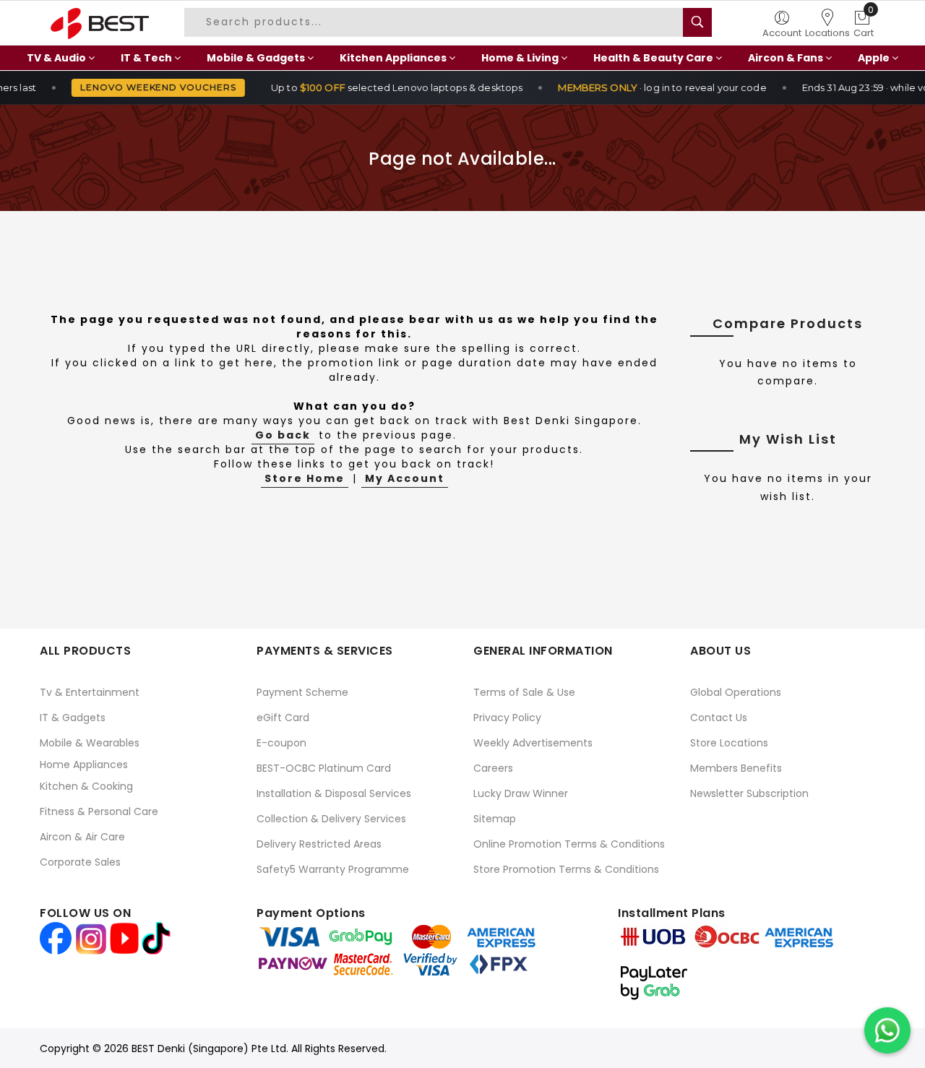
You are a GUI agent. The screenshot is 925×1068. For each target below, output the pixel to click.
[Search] (697, 22)
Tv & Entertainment (89, 692)
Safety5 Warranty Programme (333, 869)
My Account (404, 478)
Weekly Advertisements (533, 743)
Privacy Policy (507, 717)
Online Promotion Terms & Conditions (569, 844)
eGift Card (283, 717)
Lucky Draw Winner (520, 793)
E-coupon (281, 743)
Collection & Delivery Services (331, 818)
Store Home (304, 478)
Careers (493, 768)
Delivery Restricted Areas (319, 844)
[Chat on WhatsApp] (887, 1030)
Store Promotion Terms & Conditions (566, 869)
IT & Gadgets (73, 717)
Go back (283, 435)
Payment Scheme (302, 692)
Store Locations (729, 743)
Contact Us (718, 717)
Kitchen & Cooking (86, 786)
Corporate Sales (80, 862)
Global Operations (735, 692)
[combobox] (439, 22)
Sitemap (494, 818)
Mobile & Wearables (89, 743)
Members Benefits (736, 768)
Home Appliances (84, 764)
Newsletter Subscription (749, 793)
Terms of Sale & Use (524, 692)
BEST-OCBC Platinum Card (324, 768)
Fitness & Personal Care (99, 811)
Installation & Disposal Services (334, 793)
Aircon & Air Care (82, 837)
